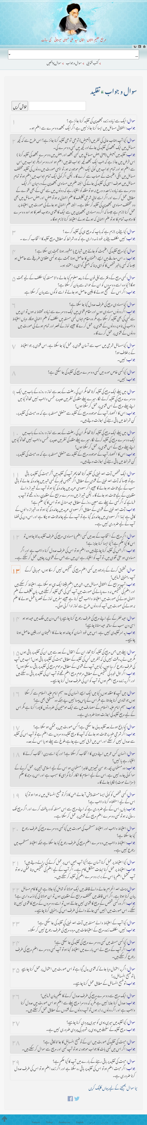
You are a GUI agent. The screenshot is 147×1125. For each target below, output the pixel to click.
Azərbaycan (64, 1122)
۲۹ (16, 1060)
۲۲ (16, 888)
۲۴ (16, 941)
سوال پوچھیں (54, 62)
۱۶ (16, 692)
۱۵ (16, 651)
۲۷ (16, 1021)
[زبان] (135, 46)
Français (36, 1122)
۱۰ (15, 431)
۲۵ (16, 968)
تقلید (95, 89)
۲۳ (16, 922)
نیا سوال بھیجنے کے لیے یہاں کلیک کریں (113, 1087)
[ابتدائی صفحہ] (144, 46)
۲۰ (15, 827)
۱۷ (16, 726)
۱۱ (16, 472)
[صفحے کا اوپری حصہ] (4, 1119)
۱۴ (16, 617)
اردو (92, 1122)
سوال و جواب (74, 62)
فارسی (104, 1122)
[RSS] (139, 46)
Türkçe (49, 1122)
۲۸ (16, 1041)
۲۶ (16, 994)
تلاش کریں (19, 106)
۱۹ (16, 793)
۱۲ (16, 535)
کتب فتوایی (92, 62)
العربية (119, 1122)
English (80, 1122)
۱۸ (16, 752)
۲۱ (16, 861)
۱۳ (16, 569)
